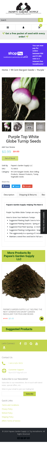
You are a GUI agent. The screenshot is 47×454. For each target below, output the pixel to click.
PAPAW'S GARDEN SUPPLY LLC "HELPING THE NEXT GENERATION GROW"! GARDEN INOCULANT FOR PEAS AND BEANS (22, 311)
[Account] (23, 27)
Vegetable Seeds (17, 177)
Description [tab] (9, 194)
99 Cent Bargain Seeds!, (20, 172)
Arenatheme (37, 431)
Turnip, (36, 174)
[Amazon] (4, 348)
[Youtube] (36, 343)
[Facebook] (20, 343)
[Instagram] (25, 343)
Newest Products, (26, 174)
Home (5, 69)
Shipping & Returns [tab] (28, 194)
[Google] (31, 343)
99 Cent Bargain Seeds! (22, 69)
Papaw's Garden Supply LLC (22, 165)
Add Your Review (8, 147)
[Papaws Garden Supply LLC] (23, 9)
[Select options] (41, 318)
